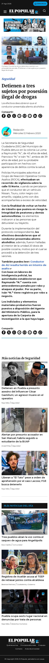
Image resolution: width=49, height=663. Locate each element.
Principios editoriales (28, 645)
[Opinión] (24, 25)
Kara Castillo (6, 545)
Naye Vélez (6, 403)
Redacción (18, 130)
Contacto (18, 649)
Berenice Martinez (8, 584)
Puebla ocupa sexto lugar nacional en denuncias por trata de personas (24, 618)
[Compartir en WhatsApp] (14, 116)
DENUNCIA (41, 4)
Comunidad (17, 545)
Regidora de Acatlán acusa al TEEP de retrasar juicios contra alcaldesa (23, 578)
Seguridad (8, 79)
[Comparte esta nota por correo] (24, 116)
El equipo (41, 645)
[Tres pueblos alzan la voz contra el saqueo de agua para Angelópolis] (24, 522)
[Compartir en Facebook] (4, 116)
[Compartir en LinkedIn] (35, 116)
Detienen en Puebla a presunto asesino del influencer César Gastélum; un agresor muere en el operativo (22, 393)
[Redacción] (6, 131)
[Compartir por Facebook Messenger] (30, 116)
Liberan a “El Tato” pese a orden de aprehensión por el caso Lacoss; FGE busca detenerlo (24, 481)
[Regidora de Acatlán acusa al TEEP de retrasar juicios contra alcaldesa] (24, 562)
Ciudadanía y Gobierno (26, 584)
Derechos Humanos (19, 624)
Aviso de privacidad (32, 649)
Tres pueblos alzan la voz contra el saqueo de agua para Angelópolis (23, 539)
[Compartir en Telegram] (19, 116)
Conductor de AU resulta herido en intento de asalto (24, 265)
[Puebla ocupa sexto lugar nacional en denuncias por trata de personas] (24, 601)
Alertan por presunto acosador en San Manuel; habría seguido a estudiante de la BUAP (22, 438)
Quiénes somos (12, 645)
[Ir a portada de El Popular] (24, 12)
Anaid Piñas (6, 446)
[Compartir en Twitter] (9, 116)
